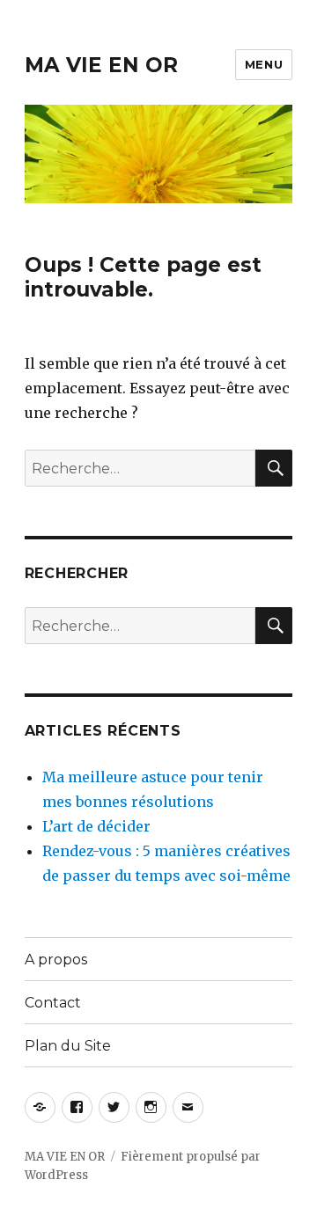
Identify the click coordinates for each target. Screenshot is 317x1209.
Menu (264, 64)
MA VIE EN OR (101, 65)
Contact (53, 1002)
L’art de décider (96, 826)
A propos (56, 959)
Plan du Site (68, 1045)
